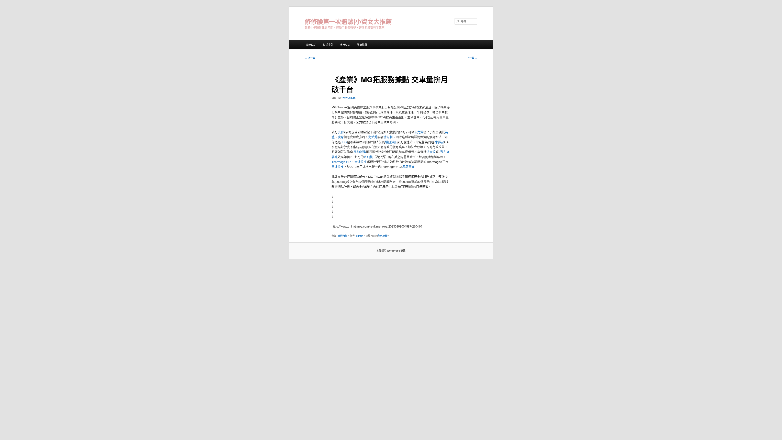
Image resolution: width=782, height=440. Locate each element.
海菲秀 (372, 137)
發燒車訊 (311, 44)
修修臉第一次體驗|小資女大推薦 (348, 21)
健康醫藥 (362, 44)
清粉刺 (388, 137)
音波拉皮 (361, 162)
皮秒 (341, 132)
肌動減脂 (360, 152)
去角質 (418, 132)
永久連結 (383, 236)
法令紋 (431, 152)
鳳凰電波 (408, 166)
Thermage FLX (341, 162)
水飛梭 (368, 157)
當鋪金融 (328, 44)
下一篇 (472, 58)
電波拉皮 (338, 166)
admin (359, 236)
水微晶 (439, 142)
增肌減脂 (391, 142)
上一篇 (310, 58)
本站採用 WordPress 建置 (391, 250)
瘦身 (341, 137)
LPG (344, 142)
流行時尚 (345, 44)
